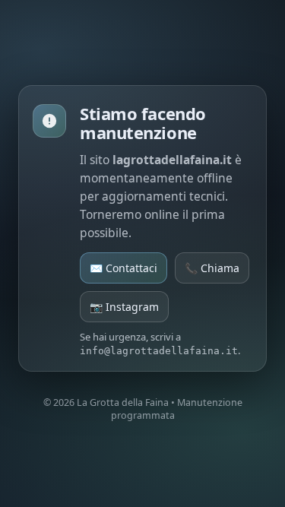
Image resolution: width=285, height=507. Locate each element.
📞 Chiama (212, 268)
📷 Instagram (124, 306)
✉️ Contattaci (123, 268)
